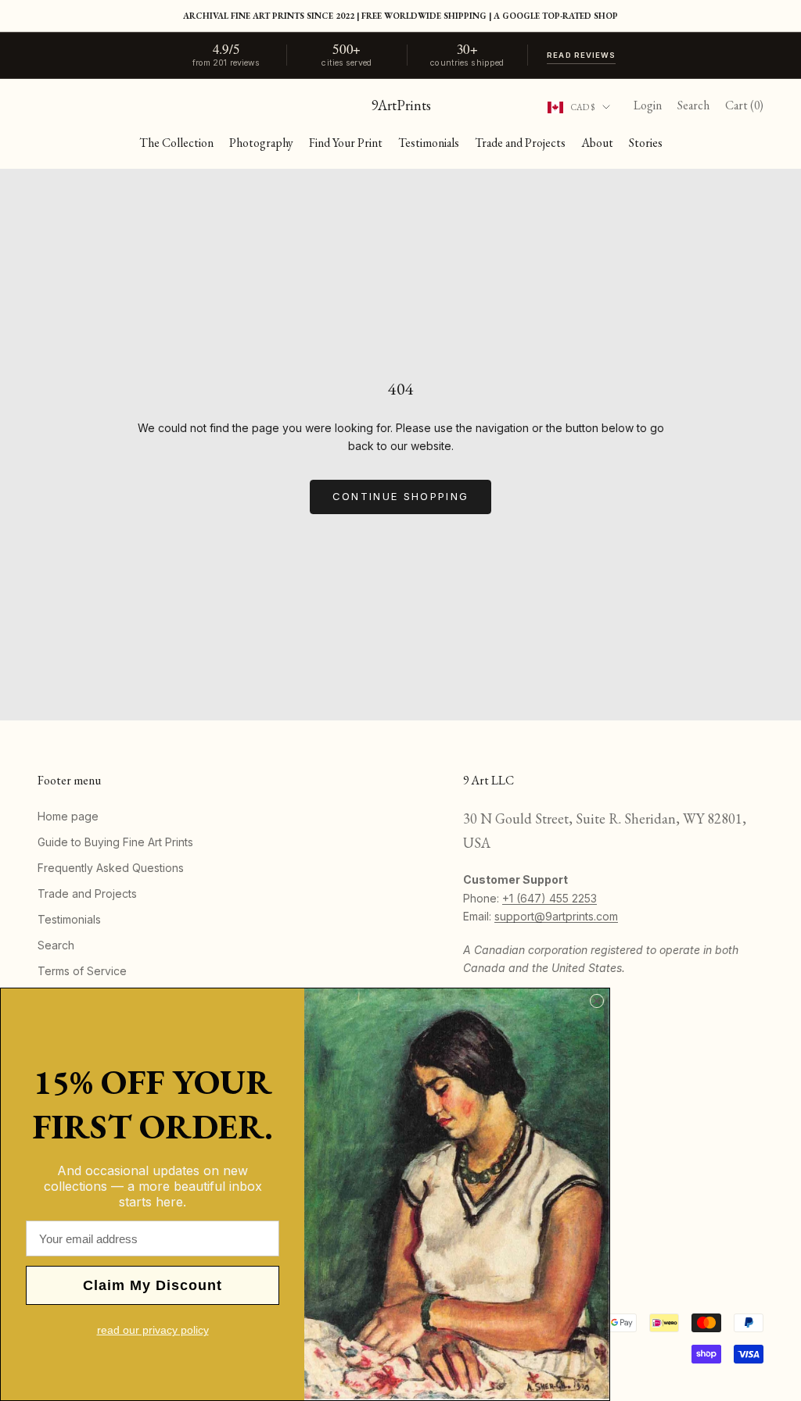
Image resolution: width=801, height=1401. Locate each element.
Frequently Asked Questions (111, 867)
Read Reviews (581, 55)
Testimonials (428, 142)
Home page (68, 816)
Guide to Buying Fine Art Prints (115, 842)
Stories (646, 142)
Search (56, 945)
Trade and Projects (520, 142)
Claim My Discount (152, 1285)
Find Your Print (346, 142)
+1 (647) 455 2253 (549, 898)
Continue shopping (400, 496)
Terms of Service (82, 970)
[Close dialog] (597, 1001)
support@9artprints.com (556, 916)
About (597, 142)
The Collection (176, 142)
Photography (261, 142)
